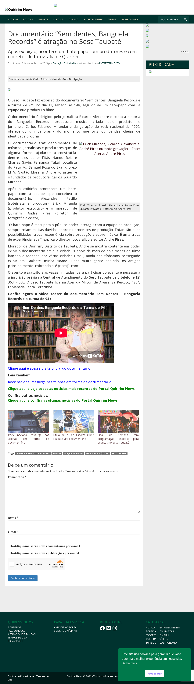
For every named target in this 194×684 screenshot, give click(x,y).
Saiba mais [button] (129, 663)
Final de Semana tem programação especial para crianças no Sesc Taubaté (118, 438)
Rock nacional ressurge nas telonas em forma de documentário (28, 438)
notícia (150, 627)
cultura (151, 639)
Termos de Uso (17, 637)
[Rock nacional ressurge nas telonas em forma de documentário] (28, 421)
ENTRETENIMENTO (93, 19)
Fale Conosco (17, 630)
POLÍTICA (28, 19)
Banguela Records (73, 453)
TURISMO (73, 19)
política (151, 631)
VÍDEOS (112, 19)
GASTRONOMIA (129, 19)
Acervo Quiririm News (22, 634)
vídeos (164, 639)
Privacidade (15, 641)
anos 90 (57, 453)
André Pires (44, 453)
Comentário (17, 477)
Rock (106, 453)
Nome (13, 517)
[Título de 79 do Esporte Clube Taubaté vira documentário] (73, 421)
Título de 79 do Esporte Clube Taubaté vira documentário (73, 437)
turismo (151, 642)
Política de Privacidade (21, 676)
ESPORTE (43, 19)
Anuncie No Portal (66, 627)
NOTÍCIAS (13, 19)
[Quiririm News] (28, 9)
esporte (151, 635)
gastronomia (168, 642)
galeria (164, 635)
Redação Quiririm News (66, 63)
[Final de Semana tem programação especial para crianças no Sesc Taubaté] (118, 421)
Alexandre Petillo (25, 453)
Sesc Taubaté (119, 453)
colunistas (167, 631)
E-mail (13, 531)
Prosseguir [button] (155, 673)
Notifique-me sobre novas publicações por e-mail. (45, 553)
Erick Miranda (93, 453)
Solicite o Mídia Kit (65, 630)
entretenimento (170, 627)
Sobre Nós (14, 627)
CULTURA (58, 19)
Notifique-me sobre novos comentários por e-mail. (46, 546)
